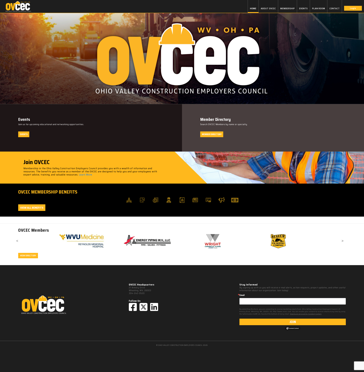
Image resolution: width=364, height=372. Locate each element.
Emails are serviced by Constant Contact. (306, 314)
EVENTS (303, 8)
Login (353, 8)
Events (24, 134)
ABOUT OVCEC (268, 8)
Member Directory (212, 134)
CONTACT (334, 8)
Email (242, 295)
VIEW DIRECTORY (28, 255)
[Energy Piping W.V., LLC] (147, 240)
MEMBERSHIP (287, 8)
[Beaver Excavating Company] (278, 241)
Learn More (85, 175)
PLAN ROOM (318, 8)
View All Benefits (31, 207)
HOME (253, 8)
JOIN (292, 322)
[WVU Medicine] (81, 241)
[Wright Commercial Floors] (212, 241)
